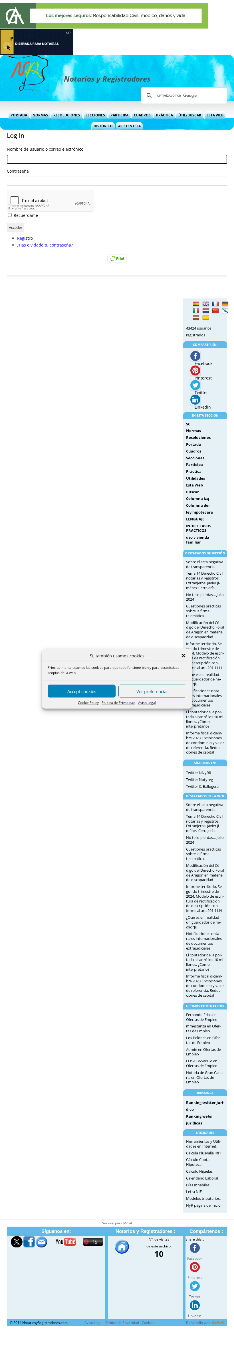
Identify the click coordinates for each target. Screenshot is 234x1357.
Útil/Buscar (189, 115)
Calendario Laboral (202, 1178)
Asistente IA (129, 126)
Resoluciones (66, 115)
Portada (19, 115)
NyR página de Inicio (203, 1205)
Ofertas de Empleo (201, 1019)
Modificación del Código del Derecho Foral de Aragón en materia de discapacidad (205, 629)
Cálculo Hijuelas (199, 1171)
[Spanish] (196, 304)
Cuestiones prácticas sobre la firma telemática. (203, 610)
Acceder (15, 227)
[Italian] (196, 311)
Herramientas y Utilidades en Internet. (203, 1144)
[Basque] (196, 318)
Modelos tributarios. (203, 1198)
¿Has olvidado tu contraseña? (45, 245)
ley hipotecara (199, 512)
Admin (191, 1049)
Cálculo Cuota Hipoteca (197, 1162)
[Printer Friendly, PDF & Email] (117, 258)
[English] (205, 304)
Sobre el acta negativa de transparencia (204, 564)
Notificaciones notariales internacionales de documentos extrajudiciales (204, 698)
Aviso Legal (147, 702)
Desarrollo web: (205, 1322)
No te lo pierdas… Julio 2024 (205, 597)
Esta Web (215, 115)
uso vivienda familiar (197, 540)
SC (188, 424)
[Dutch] (205, 311)
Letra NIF (194, 1191)
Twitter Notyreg (199, 779)
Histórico (103, 126)
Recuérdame (26, 215)
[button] (183, 656)
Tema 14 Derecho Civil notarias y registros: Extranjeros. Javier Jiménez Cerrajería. (204, 580)
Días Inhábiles (197, 1185)
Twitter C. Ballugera (202, 786)
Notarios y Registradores (107, 79)
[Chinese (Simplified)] (215, 311)
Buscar (192, 491)
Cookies (148, 1322)
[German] (225, 304)
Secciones (95, 115)
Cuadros (142, 115)
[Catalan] (205, 318)
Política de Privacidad (118, 702)
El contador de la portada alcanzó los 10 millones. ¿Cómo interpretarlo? (205, 719)
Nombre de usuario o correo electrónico (45, 149)
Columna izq (197, 498)
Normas (40, 115)
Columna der (198, 505)
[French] (215, 304)
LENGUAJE (195, 519)
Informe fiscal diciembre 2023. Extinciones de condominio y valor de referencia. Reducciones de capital (205, 742)
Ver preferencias (152, 691)
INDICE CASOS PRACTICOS (198, 528)
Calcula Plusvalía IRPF (204, 1153)
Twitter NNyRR (198, 772)
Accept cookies (81, 691)
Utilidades (195, 478)
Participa (119, 115)
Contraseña (18, 171)
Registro (25, 238)
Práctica (164, 115)
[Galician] (225, 311)
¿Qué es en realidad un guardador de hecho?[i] (203, 679)
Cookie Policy (88, 702)
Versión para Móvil (117, 1223)
